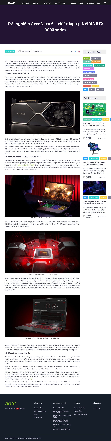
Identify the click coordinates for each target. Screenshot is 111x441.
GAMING (35, 3)
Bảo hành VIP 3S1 (79, 408)
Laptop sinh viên (88, 68)
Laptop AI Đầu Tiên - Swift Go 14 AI (62, 425)
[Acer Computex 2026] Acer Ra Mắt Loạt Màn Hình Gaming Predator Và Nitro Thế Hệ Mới (94, 165)
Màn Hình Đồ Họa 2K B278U (61, 429)
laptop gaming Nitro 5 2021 (26, 165)
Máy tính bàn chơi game (90, 82)
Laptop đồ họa (96, 61)
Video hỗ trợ (78, 411)
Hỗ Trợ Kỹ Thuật (95, 58)
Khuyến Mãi (87, 61)
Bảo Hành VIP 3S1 (93, 3)
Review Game (87, 86)
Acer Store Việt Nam (80, 414)
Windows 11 (100, 89)
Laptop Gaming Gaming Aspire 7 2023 (62, 416)
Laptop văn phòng (89, 72)
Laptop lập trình (99, 65)
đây (31, 379)
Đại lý (81, 3)
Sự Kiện (85, 89)
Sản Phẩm (96, 86)
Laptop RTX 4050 (58, 408)
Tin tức (73, 3)
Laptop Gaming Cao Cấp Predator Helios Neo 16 (60, 420)
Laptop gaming (10, 51)
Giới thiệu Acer (38, 408)
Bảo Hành (86, 58)
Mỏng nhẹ (46, 3)
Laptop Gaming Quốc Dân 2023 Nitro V (61, 411)
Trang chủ (25, 3)
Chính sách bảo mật (40, 411)
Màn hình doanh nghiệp (90, 75)
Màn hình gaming (88, 79)
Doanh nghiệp (60, 3)
